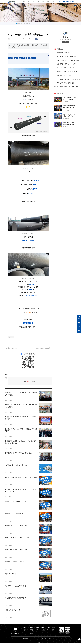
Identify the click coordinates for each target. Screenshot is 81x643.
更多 (42, 642)
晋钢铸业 (25, 39)
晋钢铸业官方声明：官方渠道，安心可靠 (69, 115)
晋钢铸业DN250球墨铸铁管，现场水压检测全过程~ (69, 107)
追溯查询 (31, 633)
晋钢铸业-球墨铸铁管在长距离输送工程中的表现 (69, 123)
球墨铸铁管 (11, 337)
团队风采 (53, 630)
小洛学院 (43, 1)
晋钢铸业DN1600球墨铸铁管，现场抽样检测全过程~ (69, 98)
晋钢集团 (41, 642)
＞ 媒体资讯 (25, 23)
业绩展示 (31, 629)
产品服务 (28, 1)
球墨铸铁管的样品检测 (11, 349)
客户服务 (33, 1)
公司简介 (48, 629)
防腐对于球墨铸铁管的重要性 (43, 349)
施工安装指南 (43, 630)
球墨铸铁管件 (25, 630)
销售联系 (31, 630)
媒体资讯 (38, 1)
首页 (24, 1)
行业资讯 (37, 630)
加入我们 (52, 1)
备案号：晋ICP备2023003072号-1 (49, 638)
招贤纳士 (53, 629)
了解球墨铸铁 (43, 629)
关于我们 (48, 1)
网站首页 (22, 23)
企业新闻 (37, 629)
